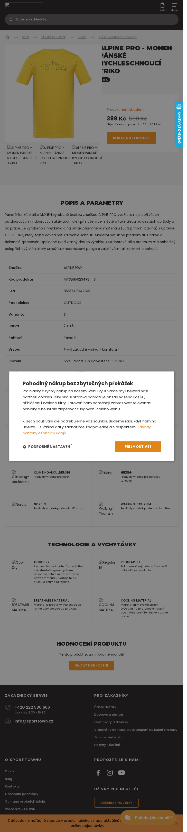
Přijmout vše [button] (138, 446)
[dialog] (91, 416)
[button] (47, 446)
